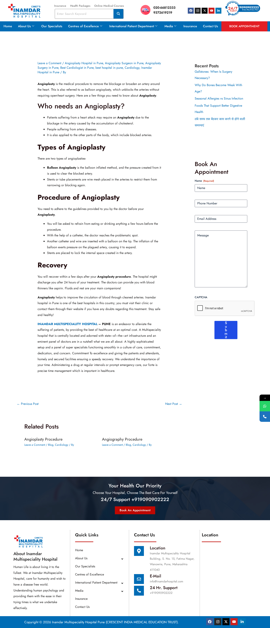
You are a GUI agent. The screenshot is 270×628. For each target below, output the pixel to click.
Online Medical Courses (109, 6)
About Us (24, 26)
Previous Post (28, 403)
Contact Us (210, 26)
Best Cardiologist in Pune (76, 67)
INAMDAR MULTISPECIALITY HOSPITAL (67, 324)
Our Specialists (51, 26)
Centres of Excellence (83, 26)
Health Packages (80, 6)
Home (8, 26)
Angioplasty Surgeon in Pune (124, 63)
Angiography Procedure (122, 439)
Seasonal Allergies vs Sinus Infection (219, 98)
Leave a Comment (49, 63)
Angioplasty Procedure (43, 439)
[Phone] (265, 416)
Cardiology (132, 67)
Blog (50, 445)
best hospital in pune (109, 67)
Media (168, 26)
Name (204, 181)
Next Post (173, 403)
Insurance (60, 6)
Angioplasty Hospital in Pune (84, 63)
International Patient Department (131, 26)
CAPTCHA (201, 297)
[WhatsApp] (265, 406)
